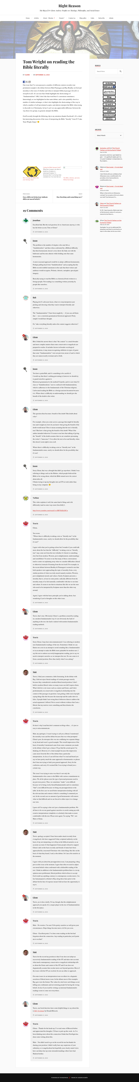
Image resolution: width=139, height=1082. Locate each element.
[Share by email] (38, 82)
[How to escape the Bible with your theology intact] (32, 171)
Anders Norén (83, 1077)
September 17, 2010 (41, 994)
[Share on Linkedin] (35, 82)
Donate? (61, 18)
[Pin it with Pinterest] (32, 82)
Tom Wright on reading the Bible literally (49, 64)
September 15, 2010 (41, 602)
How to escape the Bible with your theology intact (31, 179)
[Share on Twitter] (27, 82)
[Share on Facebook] (24, 82)
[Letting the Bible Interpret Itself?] (53, 172)
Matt (35, 672)
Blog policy (83, 18)
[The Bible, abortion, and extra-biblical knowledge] (72, 171)
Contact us (71, 18)
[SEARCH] (120, 71)
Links (92, 18)
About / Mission (48, 18)
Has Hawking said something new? (69, 197)
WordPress (64, 1077)
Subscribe (101, 18)
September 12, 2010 (43, 75)
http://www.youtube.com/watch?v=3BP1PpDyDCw (50, 510)
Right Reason (69, 5)
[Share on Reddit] (29, 82)
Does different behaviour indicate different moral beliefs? (35, 198)
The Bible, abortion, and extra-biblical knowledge (71, 179)
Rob (34, 297)
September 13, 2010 (41, 231)
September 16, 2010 (41, 712)
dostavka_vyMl (105, 148)
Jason (35, 240)
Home (28, 18)
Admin (111, 18)
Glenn (27, 75)
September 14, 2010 (41, 514)
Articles (36, 18)
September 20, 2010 (41, 1058)
